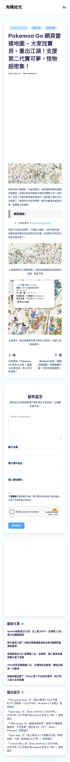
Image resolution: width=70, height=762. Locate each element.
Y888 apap (15, 723)
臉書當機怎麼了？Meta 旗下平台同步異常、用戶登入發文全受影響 (34, 678)
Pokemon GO (18, 28)
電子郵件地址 (16, 463)
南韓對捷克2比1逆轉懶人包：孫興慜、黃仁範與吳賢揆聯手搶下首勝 (34, 655)
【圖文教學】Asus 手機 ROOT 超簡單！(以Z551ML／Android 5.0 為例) (32, 701)
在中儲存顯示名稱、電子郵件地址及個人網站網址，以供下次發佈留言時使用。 (34, 498)
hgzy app (14, 711)
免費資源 (50, 28)
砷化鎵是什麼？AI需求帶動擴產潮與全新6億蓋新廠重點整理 (34, 644)
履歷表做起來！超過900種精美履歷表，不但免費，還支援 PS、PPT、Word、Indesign (34, 727)
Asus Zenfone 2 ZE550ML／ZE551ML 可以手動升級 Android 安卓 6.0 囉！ (32, 713)
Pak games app (18, 699)
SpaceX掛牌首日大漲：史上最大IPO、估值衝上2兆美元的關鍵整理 (34, 633)
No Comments (30, 74)
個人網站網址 (15, 479)
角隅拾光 (14, 7)
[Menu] (64, 7)
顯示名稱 (14, 447)
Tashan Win (16, 743)
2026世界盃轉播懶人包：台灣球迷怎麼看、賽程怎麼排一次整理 (35, 666)
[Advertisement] (35, 120)
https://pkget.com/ (41, 222)
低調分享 (36, 28)
